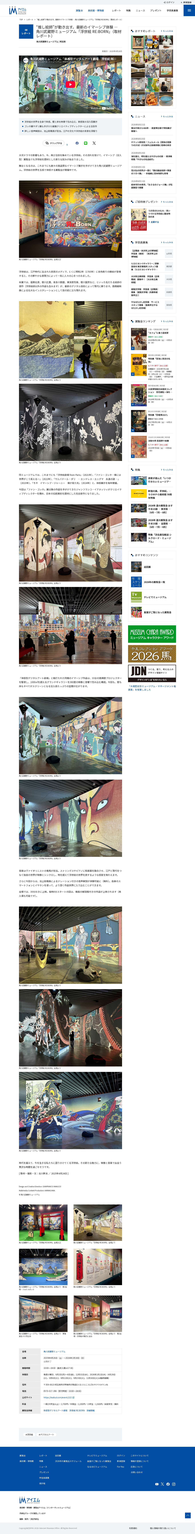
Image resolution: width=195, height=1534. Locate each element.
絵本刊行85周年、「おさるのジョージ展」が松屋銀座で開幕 (151, 186)
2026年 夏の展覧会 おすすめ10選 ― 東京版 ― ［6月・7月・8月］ (160, 509)
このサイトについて (140, 1455)
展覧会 (79, 10)
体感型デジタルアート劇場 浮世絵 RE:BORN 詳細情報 (69, 1410)
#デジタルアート (46, 1434)
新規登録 (121, 1461)
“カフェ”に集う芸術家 (158, 332)
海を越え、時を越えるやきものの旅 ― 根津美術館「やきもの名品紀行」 (151, 158)
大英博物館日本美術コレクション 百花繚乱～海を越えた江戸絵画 (160, 391)
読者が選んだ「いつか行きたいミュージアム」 (160, 479)
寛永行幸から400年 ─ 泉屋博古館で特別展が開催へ (151, 129)
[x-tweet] (94, 143)
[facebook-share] (77, 143)
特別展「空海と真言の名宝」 (159, 360)
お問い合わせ (137, 1472)
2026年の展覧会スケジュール (68, 1461)
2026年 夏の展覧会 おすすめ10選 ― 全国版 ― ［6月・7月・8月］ (160, 523)
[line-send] (85, 143)
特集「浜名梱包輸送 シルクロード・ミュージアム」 (160, 538)
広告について (137, 1466)
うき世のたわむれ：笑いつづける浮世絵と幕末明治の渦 (159, 213)
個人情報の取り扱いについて (163, 1528)
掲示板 (42, 1483)
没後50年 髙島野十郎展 (158, 440)
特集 (128, 10)
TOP (21, 19)
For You (120, 1466)
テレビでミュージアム (155, 597)
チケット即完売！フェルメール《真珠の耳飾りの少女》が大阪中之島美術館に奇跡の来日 (151, 144)
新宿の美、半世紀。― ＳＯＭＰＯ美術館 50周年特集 (160, 494)
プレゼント (156, 10)
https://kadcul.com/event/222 (57, 1397)
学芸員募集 (172, 10)
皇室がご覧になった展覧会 (157, 612)
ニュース (140, 10)
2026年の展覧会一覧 (154, 582)
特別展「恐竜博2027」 (158, 414)
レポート (116, 10)
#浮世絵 (29, 1434)
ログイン (121, 1455)
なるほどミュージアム (97, 1466)
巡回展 (147, 567)
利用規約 (133, 1528)
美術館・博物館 (96, 10)
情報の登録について (140, 1461)
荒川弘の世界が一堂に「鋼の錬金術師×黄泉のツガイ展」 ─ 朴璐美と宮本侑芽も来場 (151, 172)
